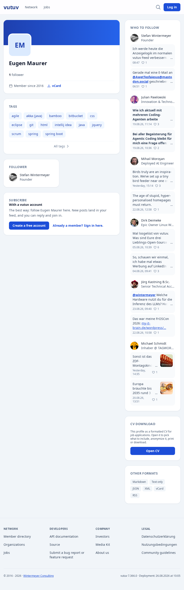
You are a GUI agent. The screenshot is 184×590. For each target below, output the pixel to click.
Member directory (17, 536)
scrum (16, 134)
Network (31, 7)
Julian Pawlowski (153, 97)
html (44, 125)
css (92, 116)
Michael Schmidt (153, 343)
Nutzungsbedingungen (159, 544)
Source (55, 544)
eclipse (17, 125)
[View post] (152, 55)
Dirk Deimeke (151, 220)
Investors (103, 536)
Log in (172, 7)
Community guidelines (159, 552)
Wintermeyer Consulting (38, 576)
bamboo (55, 116)
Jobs (47, 7)
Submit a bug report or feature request (67, 554)
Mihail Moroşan (153, 159)
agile (15, 116)
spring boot (54, 134)
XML (147, 488)
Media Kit (103, 544)
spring (33, 134)
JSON (136, 488)
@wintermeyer (144, 295)
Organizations (14, 544)
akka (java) (34, 116)
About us (102, 552)
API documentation (64, 536)
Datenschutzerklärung (158, 536)
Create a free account (29, 225)
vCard (56, 86)
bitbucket (76, 116)
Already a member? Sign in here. (78, 225)
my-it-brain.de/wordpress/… (149, 325)
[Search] (158, 7)
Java (82, 125)
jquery (97, 125)
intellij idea (63, 125)
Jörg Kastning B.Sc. (155, 282)
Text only (157, 482)
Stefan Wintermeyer (35, 175)
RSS (135, 495)
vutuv (11, 7)
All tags (59, 146)
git (31, 125)
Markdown (139, 482)
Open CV (152, 451)
